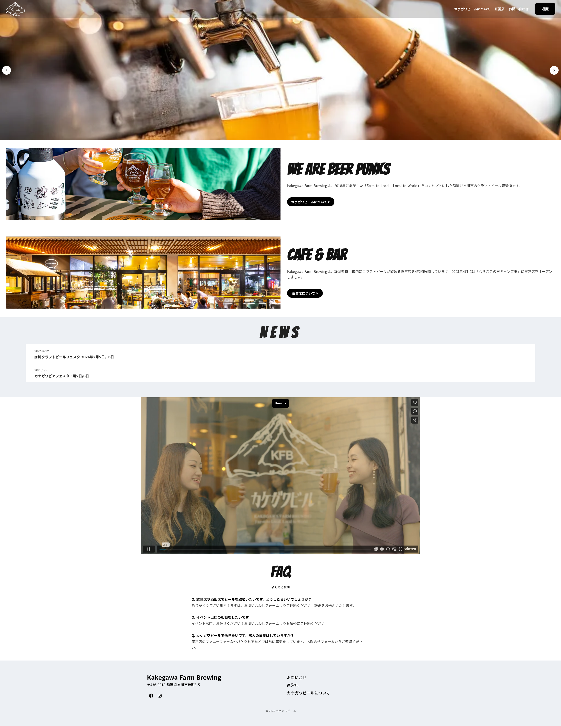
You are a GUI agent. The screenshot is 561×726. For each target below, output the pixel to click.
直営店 (499, 9)
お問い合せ (297, 677)
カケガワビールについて (472, 9)
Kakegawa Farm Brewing (184, 677)
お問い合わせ (519, 9)
